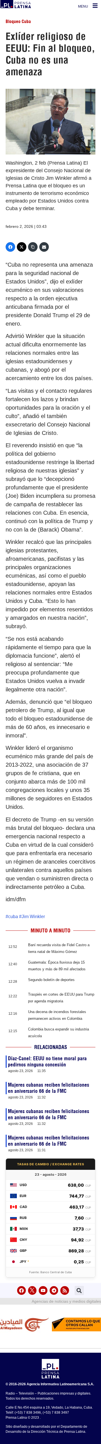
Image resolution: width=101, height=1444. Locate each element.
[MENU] (95, 5)
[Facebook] (10, 247)
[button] (79, 1290)
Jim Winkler (33, 916)
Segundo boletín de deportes (51, 980)
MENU (83, 6)
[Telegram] (54, 1290)
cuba (13, 916)
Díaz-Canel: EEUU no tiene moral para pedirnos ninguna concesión (47, 1061)
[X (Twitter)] (21, 247)
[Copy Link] (33, 247)
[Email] (44, 247)
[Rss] (64, 1290)
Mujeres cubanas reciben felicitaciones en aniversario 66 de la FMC (48, 1088)
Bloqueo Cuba (18, 21)
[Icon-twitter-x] (32, 1290)
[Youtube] (43, 1290)
